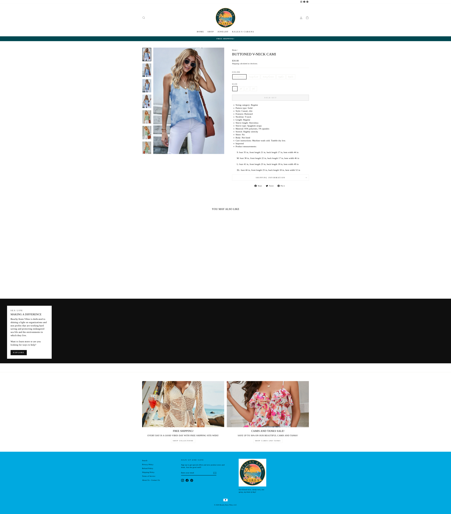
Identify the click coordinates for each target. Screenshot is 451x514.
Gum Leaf (253, 77)
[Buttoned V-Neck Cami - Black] (168, 285)
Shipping (235, 64)
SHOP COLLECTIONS (183, 441)
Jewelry (223, 32)
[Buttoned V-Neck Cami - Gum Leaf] (159, 285)
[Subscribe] (214, 472)
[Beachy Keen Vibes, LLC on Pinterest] (191, 480)
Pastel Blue (239, 77)
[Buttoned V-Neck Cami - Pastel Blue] (156, 285)
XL (253, 88)
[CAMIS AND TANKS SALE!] (268, 404)
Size (235, 84)
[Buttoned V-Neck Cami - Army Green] (162, 285)
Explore (18, 352)
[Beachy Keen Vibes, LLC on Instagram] (182, 480)
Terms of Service (148, 476)
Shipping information (270, 178)
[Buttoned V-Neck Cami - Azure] (165, 285)
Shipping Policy (148, 472)
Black (290, 77)
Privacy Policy (147, 464)
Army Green (268, 77)
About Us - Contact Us (151, 480)
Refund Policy (147, 468)
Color (236, 72)
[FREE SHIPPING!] (183, 404)
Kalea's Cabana (243, 32)
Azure (281, 77)
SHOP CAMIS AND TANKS (268, 441)
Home (200, 32)
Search (144, 460)
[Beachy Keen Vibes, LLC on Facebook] (187, 480)
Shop (211, 32)
